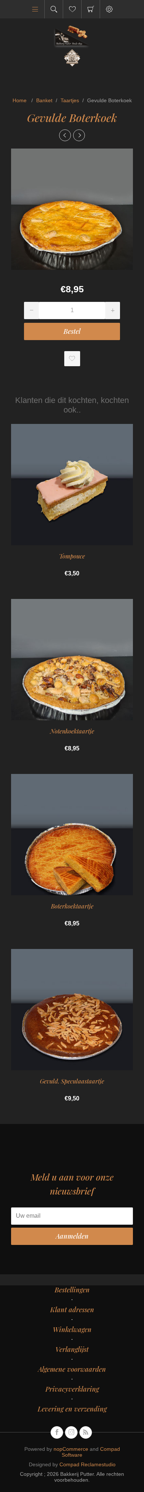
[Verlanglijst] (72, 9)
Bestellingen (72, 1289)
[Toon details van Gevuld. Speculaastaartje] (72, 1009)
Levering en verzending (72, 1408)
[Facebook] (57, 1432)
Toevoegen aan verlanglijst (72, 358)
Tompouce (72, 556)
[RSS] (85, 1432)
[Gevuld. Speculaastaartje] (65, 135)
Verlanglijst (72, 1349)
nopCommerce (71, 1449)
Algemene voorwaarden (72, 1369)
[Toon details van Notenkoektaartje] (72, 659)
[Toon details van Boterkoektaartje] (72, 834)
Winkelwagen (91, 9)
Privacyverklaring (72, 1389)
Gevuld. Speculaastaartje (72, 1081)
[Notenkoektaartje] (79, 135)
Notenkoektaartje (72, 731)
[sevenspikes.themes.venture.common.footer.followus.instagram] (71, 1432)
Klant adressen (72, 1309)
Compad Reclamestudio (87, 1464)
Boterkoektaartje (72, 906)
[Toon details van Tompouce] (72, 484)
